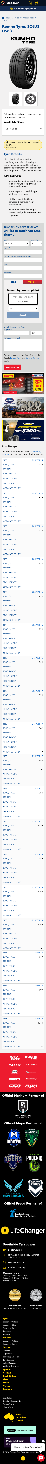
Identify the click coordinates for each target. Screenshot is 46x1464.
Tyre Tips (6, 1334)
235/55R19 (37, 1018)
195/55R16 (37, 493)
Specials (7, 1369)
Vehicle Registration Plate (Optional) (14, 328)
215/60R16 (37, 658)
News (6, 1382)
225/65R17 (37, 821)
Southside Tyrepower (25, 8)
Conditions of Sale (32, 1452)
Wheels (7, 1337)
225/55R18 (37, 854)
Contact (7, 1372)
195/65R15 (37, 460)
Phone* (17, 256)
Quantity (34, 240)
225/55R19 (37, 985)
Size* (6, 240)
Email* (7, 264)
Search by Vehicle (10, 1322)
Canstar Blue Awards (11, 1401)
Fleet (5, 1379)
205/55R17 (37, 691)
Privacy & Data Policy (17, 1452)
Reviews (7, 1389)
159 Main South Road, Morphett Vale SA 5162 (23, 1256)
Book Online (9, 1376)
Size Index (7, 1398)
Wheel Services (9, 1363)
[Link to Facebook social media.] (23, 1458)
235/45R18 (37, 952)
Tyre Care (7, 1331)
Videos (6, 1386)
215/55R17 (37, 724)
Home (7, 18)
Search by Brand (10, 1328)
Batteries (6, 1350)
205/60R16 (37, 625)
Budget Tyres (8, 1404)
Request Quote (12, 367)
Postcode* (8, 272)
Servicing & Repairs (11, 1357)
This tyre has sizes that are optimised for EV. (22, 145)
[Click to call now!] (30, 3)
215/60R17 (37, 788)
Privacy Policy (15, 358)
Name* (7, 248)
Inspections (7, 1353)
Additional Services (11, 1366)
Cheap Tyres (8, 1407)
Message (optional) (12, 338)
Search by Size (9, 1325)
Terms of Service (32, 358)
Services (7, 1347)
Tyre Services (8, 1360)
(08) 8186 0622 (16, 1262)
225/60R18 (37, 887)
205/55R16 (37, 526)
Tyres (5, 1318)
